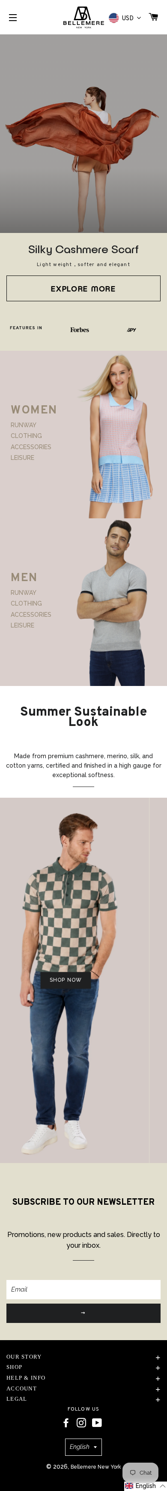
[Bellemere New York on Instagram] (81, 1423)
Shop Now (56, 980)
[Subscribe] (83, 1313)
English (79, 1446)
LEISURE (22, 457)
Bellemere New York (96, 1467)
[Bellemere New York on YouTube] (97, 1423)
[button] (145, 1486)
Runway (23, 425)
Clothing (26, 435)
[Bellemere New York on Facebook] (66, 1423)
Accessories (31, 447)
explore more (83, 288)
